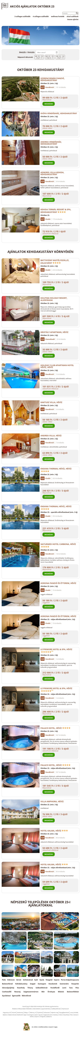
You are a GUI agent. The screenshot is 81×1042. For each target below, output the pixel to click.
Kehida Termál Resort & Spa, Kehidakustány (55, 210)
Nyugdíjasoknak (64, 1012)
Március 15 (33, 1012)
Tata (71, 988)
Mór (43, 992)
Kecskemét (53, 984)
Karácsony (20, 1012)
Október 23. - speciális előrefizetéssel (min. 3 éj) (58, 512)
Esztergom (42, 984)
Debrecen (11, 980)
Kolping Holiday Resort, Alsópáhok (53, 299)
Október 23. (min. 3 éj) (49, 303)
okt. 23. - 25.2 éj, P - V (39, 57)
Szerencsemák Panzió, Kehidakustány (52, 79)
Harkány (55, 1015)
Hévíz (60, 1015)
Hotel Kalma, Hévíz (50, 830)
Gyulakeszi (6, 996)
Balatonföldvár (73, 992)
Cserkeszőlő (6, 992)
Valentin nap (54, 1012)
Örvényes (51, 992)
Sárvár (18, 980)
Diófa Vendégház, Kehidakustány (58, 113)
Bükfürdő (20, 1015)
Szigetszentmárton (31, 992)
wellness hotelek (57, 16)
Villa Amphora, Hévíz (52, 801)
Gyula (42, 980)
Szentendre (64, 984)
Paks (4, 980)
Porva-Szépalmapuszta (70, 980)
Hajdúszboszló (47, 1015)
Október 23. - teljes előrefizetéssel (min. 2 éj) (57, 619)
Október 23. (45, 215)
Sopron (56, 980)
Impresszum (65, 1009)
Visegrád (49, 980)
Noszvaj (17, 992)
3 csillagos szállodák (22, 16)
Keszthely (21, 988)
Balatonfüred (7, 984)
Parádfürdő (54, 988)
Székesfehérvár (42, 988)
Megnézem (48, 104)
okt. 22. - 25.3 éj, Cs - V (50, 57)
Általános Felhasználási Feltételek (22, 1009)
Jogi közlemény (46, 1009)
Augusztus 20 (7, 1012)
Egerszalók (16, 996)
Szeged (32, 984)
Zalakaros (49, 1016)
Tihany (30, 988)
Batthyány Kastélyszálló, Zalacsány (54, 261)
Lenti (64, 988)
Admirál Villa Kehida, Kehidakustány (52, 173)
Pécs (77, 988)
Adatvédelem (36, 1009)
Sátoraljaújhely (8, 988)
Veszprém (75, 984)
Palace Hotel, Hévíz (51, 728)
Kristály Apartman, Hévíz (54, 332)
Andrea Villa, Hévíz (51, 435)
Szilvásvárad (28, 980)
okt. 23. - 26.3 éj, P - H (60, 57)
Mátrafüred (26, 996)
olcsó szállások (72, 16)
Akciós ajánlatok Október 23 (32, 6)
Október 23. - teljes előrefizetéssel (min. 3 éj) (57, 768)
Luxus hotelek (74, 1012)
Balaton (5, 1015)
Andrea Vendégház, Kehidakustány (51, 143)
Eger (25, 1015)
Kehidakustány (21, 984)
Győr (36, 980)
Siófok (31, 1016)
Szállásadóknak (55, 1009)
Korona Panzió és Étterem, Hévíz (58, 583)
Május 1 (26, 1012)
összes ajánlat (72, 19)
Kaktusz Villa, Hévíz (51, 402)
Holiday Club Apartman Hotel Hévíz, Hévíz (57, 366)
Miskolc (61, 992)
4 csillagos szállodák (41, 16)
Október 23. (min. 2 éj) (49, 83)
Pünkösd (40, 1012)
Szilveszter (47, 1012)
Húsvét (14, 1012)
